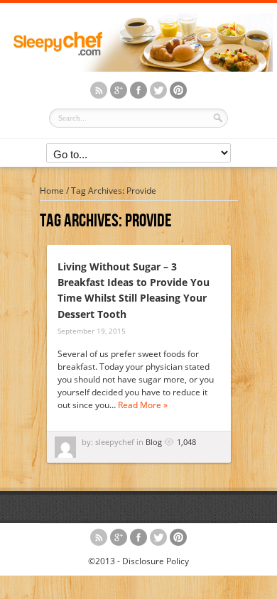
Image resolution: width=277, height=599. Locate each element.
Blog (154, 441)
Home (52, 191)
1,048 (186, 441)
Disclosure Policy (155, 561)
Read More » (143, 405)
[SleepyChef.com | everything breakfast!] (138, 68)
